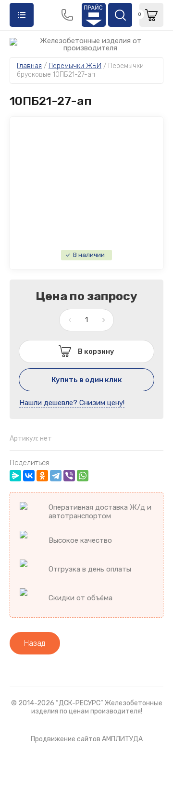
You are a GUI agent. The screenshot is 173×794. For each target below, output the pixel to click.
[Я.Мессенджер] (15, 475)
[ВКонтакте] (29, 475)
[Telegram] (56, 475)
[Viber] (69, 475)
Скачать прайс (94, 15)
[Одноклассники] (42, 475)
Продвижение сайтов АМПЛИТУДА (87, 739)
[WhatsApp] (82, 475)
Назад (35, 643)
